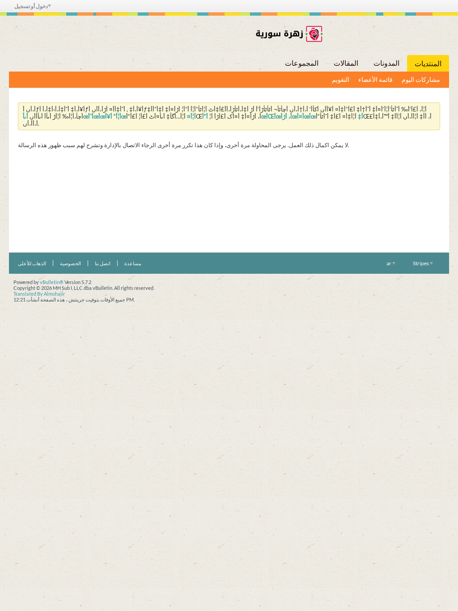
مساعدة (132, 263)
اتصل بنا (102, 263)
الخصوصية (70, 263)
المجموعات (301, 63)
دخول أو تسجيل (31, 6)
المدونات (386, 63)
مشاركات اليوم (421, 79)
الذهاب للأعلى (32, 263)
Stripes (421, 263)
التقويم (340, 79)
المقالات (346, 63)
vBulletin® (52, 282)
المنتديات (428, 63)
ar (389, 263)
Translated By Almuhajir (39, 294)
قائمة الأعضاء (375, 79)
